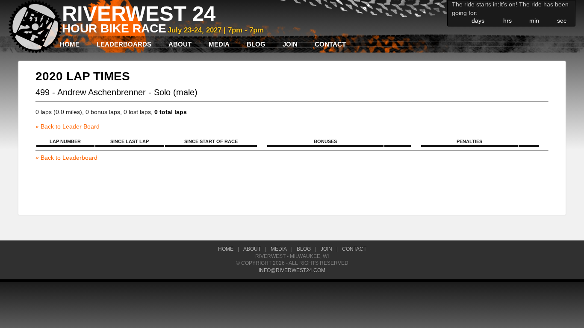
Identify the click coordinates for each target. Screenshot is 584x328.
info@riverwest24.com (292, 270)
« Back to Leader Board (67, 126)
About (180, 44)
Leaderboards (124, 44)
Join (290, 44)
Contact (330, 44)
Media (219, 44)
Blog (256, 44)
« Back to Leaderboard (66, 157)
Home (70, 44)
